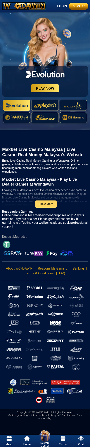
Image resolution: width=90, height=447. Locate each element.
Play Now (45, 88)
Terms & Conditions (39, 273)
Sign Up (79, 6)
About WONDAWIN (19, 268)
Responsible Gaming (52, 268)
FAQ (62, 273)
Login (62, 6)
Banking (78, 268)
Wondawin (8, 193)
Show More (46, 204)
